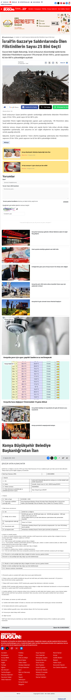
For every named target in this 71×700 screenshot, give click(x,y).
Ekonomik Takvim (41, 670)
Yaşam (21, 677)
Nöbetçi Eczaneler (42, 672)
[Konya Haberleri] (35, 336)
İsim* (4, 179)
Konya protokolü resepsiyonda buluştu (43, 425)
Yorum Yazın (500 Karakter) (11, 186)
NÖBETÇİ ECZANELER (6, 4)
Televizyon (22, 680)
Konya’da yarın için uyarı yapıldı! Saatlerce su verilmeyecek (27, 357)
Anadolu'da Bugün (8, 37)
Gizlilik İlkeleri (57, 658)
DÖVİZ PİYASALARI (24, 2)
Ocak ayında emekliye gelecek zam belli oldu (45, 249)
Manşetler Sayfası (41, 658)
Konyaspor (4, 655)
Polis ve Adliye (23, 658)
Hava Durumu (40, 675)
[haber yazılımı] (62, 699)
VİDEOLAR (14, 2)
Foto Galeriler (40, 655)
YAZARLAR (5, 2)
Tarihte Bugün (5, 672)
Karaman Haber (6, 677)
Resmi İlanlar (57, 653)
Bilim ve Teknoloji (24, 672)
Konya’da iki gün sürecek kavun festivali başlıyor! (46, 301)
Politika (21, 653)
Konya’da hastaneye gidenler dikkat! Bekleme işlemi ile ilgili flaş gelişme (49, 232)
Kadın (20, 675)
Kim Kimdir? (5, 670)
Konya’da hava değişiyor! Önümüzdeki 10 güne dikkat (25, 402)
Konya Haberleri (24, 667)
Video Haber (23, 662)
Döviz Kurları (40, 662)
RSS (19, 693)
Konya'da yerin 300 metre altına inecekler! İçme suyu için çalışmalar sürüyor (49, 285)
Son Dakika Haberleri (60, 667)
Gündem (17, 37)
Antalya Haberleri (24, 665)
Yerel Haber (22, 660)
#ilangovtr (6, 628)
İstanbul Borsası (41, 660)
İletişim (55, 660)
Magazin (21, 684)
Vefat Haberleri (6, 680)
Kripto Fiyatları (40, 667)
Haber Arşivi (57, 662)
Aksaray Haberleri (7, 675)
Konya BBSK (5, 658)
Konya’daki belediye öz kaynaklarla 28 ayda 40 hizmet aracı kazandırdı (49, 409)
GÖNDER (65, 202)
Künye (55, 655)
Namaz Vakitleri (41, 677)
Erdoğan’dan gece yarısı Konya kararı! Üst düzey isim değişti (50, 267)
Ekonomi (4, 660)
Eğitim (3, 667)
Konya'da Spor (23, 682)
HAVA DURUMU (36, 2)
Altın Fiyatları (40, 665)
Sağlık (3, 662)
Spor (20, 670)
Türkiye (3, 665)
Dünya (21, 655)
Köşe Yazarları (40, 653)
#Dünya (6, 142)
